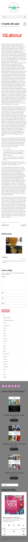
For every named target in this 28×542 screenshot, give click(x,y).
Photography (6, 353)
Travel (4, 369)
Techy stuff (5, 366)
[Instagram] (6, 386)
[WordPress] (18, 386)
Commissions (6, 325)
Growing (5, 341)
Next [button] (25, 251)
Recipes (5, 356)
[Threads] (12, 386)
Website (2, 303)
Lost (4, 343)
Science (5, 359)
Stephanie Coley (6, 26)
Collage (5, 323)
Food (4, 333)
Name (2, 292)
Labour (8, 222)
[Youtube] (15, 386)
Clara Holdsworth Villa (8, 320)
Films (4, 330)
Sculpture (5, 361)
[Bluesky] (9, 386)
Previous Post (5, 225)
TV (4, 371)
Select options (14, 449)
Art (4, 315)
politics (14, 222)
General (5, 338)
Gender (5, 335)
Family (16, 26)
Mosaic (4, 348)
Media (4, 346)
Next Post (23, 225)
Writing (4, 377)
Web (4, 374)
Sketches (5, 364)
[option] (14, 251)
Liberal (11, 222)
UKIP (18, 222)
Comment (3, 276)
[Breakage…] (14, 245)
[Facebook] (3, 386)
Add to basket (14, 420)
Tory (16, 222)
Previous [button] (2, 251)
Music (4, 351)
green (6, 222)
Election (3, 222)
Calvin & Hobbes (7, 317)
